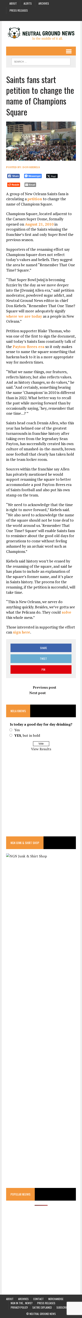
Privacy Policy (19, 1307)
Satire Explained (42, 1307)
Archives (43, 3)
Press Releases (19, 10)
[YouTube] (45, 17)
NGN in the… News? (22, 1303)
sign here (21, 632)
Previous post (44, 687)
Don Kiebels (31, 167)
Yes (17, 730)
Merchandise (55, 1299)
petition (35, 198)
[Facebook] (29, 17)
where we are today (24, 316)
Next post (37, 692)
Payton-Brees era (28, 346)
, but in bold (27, 735)
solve (66, 612)
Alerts (28, 3)
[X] (52, 17)
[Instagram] (37, 17)
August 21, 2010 (39, 224)
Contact (38, 1299)
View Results (41, 749)
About (13, 3)
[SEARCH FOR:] (41, 61)
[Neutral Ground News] (41, 33)
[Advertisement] (41, 797)
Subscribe (62, 1307)
